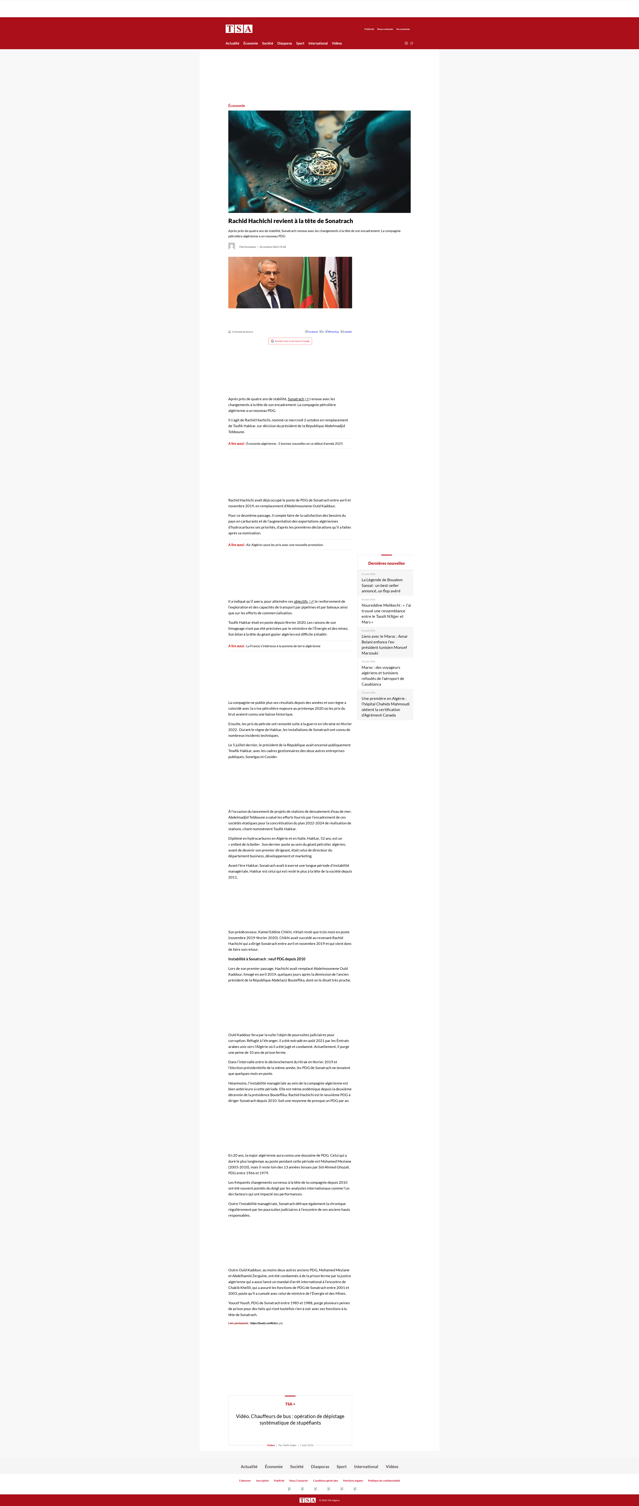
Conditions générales (325, 1480)
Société (267, 43)
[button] (411, 43)
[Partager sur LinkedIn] (346, 332)
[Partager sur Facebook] (311, 332)
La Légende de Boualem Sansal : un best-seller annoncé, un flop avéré (382, 585)
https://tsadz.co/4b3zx (264, 1323)
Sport (300, 43)
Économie (250, 43)
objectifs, (301, 601)
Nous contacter (385, 29)
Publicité (369, 29)
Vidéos (337, 43)
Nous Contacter (298, 1480)
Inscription (262, 1480)
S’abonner (245, 1480)
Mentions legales (353, 1480)
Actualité (232, 43)
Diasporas (284, 43)
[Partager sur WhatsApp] (332, 332)
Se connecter (403, 29)
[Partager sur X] (322, 332)
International (318, 43)
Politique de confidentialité (384, 1480)
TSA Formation (247, 246)
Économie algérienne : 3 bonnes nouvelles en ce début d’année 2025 (294, 443)
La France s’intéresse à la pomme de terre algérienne (283, 646)
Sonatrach (296, 399)
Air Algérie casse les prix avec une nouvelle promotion (284, 545)
